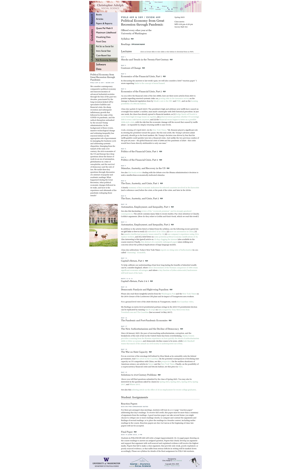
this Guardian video (185, 302)
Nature (151, 364)
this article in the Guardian (147, 359)
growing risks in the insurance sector (173, 98)
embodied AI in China (157, 232)
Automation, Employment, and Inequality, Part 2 (145, 225)
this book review (135, 173)
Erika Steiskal (177, 460)
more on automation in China (181, 232)
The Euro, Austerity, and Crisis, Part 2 (140, 199)
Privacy (166, 466)
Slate (180, 367)
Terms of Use (175, 466)
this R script (150, 310)
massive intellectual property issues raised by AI (144, 234)
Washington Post (168, 294)
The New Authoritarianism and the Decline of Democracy (150, 329)
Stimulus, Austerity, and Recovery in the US (143, 168)
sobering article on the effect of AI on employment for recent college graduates (164, 390)
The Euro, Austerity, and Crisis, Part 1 (140, 184)
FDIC (179, 101)
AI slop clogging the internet (165, 239)
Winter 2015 (135, 384)
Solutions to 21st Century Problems (139, 375)
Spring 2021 (175, 382)
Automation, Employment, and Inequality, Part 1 (145, 207)
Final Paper (127, 432)
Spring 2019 (186, 382)
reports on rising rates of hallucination (176, 250)
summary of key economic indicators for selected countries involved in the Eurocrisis (164, 188)
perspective (166, 362)
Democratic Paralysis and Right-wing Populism (145, 290)
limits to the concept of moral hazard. (149, 83)
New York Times (159, 130)
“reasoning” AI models (136, 253)
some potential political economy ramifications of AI (175, 237)
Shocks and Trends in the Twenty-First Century (145, 60)
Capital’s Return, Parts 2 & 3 (135, 281)
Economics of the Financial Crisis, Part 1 (141, 77)
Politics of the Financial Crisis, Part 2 (140, 160)
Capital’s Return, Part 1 (133, 261)
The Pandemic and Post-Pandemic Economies (144, 321)
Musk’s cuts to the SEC (163, 101)
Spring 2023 (164, 382)
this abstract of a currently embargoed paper (159, 242)
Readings (126, 44)
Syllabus (125, 39)
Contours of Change (131, 68)
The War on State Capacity (134, 352)
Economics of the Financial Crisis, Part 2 (141, 92)
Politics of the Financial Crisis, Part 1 (140, 152)
